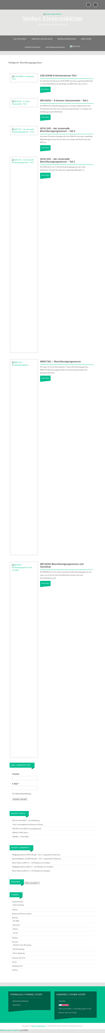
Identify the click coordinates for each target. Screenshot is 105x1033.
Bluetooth (16, 925)
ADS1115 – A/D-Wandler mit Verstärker (36, 863)
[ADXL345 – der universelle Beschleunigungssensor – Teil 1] (24, 254)
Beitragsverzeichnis (67, 39)
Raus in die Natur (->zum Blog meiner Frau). (75, 1009)
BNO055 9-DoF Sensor (20, 833)
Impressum (16, 1005)
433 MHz (16, 921)
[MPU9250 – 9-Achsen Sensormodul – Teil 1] (24, 103)
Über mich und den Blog (42, 39)
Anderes (15, 910)
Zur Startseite (19, 39)
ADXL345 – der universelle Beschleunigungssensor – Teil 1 (57, 160)
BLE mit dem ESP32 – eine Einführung (26, 820)
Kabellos (15, 918)
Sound (14, 962)
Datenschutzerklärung (20, 1001)
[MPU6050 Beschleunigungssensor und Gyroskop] (24, 659)
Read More (45, 89)
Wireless (15, 970)
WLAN (15, 933)
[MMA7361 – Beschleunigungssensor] (24, 457)
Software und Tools (18, 958)
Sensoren (15, 942)
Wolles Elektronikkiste (52, 18)
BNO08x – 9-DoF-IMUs (20, 837)
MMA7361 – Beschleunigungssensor (60, 361)
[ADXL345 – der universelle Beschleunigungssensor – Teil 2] (24, 130)
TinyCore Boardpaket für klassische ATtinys (27, 824)
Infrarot (15, 929)
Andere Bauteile (17, 902)
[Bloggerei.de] (64, 1005)
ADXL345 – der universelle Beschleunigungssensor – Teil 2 (57, 129)
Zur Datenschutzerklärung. (22, 794)
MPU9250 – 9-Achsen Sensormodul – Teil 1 (64, 100)
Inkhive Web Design (38, 1026)
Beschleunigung (18, 949)
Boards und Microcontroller (21, 914)
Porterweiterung (18, 905)
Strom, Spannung (19, 953)
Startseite (62, 1001)
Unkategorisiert (17, 966)
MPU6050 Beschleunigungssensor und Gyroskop (61, 565)
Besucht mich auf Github (68, 1013)
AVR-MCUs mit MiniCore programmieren (26, 829)
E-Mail (15, 784)
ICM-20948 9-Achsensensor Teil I (58, 75)
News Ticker (86, 39)
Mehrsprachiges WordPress (9, 1030)
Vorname (15, 774)
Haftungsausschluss (55, 47)
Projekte (15, 938)
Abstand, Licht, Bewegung (22, 945)
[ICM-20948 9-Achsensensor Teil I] (24, 78)
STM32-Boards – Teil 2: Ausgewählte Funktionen (43, 855)
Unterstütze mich (32, 47)
